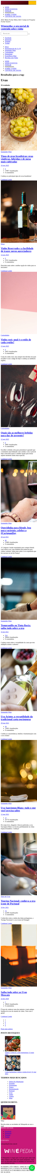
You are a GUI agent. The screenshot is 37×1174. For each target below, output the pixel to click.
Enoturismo (8, 54)
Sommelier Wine (10, 50)
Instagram (8, 39)
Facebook (8, 38)
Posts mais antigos (7, 1029)
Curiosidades (9, 52)
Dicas (7, 47)
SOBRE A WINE (11, 14)
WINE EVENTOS (11, 9)
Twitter (7, 43)
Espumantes (13, 1085)
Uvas (10, 1093)
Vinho (11, 1094)
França (11, 1087)
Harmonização (13, 1089)
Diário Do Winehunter (16, 1082)
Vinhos (11, 1096)
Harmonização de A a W (13, 48)
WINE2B (8, 11)
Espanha (12, 1083)
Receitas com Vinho (11, 58)
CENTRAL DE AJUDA (13, 16)
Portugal (11, 1091)
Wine (10, 1098)
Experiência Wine (10, 56)
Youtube (7, 41)
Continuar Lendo (6, 179)
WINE (7, 7)
